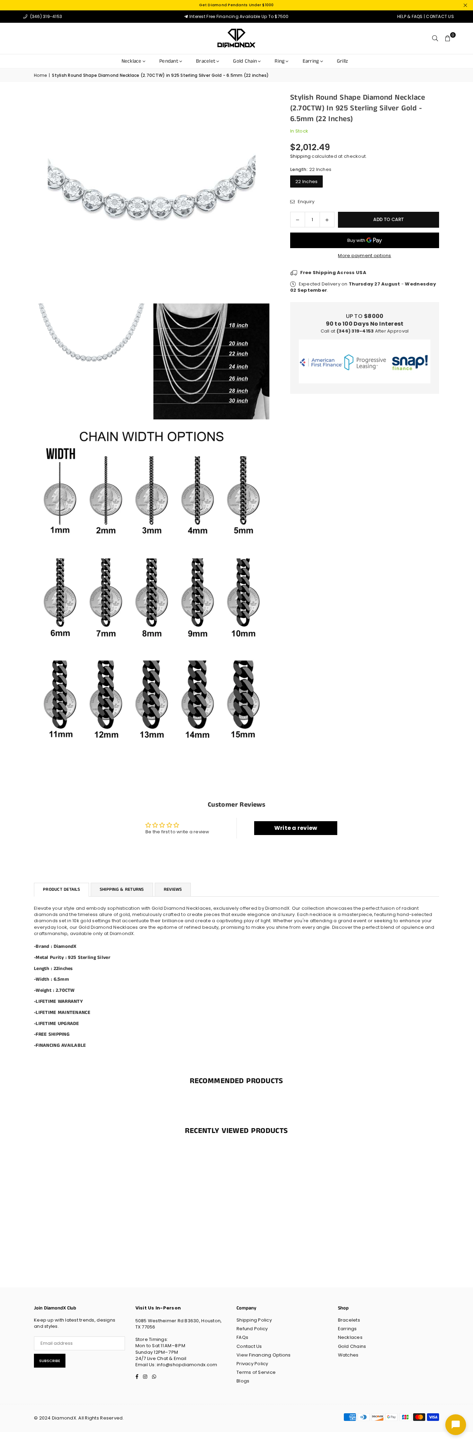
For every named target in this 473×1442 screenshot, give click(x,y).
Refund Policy (252, 1328)
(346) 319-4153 (45, 16)
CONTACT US (440, 16)
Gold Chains (352, 1346)
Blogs (243, 1381)
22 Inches (306, 181)
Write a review (296, 828)
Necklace (132, 61)
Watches (348, 1355)
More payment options (364, 256)
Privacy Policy (252, 1363)
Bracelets (349, 1320)
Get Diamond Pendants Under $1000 (236, 5)
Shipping (300, 156)
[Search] (435, 38)
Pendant (168, 61)
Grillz (342, 61)
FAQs (242, 1337)
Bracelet (205, 61)
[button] (447, 38)
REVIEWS (173, 889)
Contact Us (249, 1346)
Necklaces (350, 1337)
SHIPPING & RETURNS (122, 889)
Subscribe (49, 1360)
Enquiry (305, 202)
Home (40, 75)
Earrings (347, 1328)
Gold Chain (245, 61)
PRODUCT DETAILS (61, 889)
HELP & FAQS (410, 16)
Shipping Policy (254, 1320)
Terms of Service (256, 1372)
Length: (310, 169)
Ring (280, 61)
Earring (311, 61)
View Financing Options (264, 1355)
